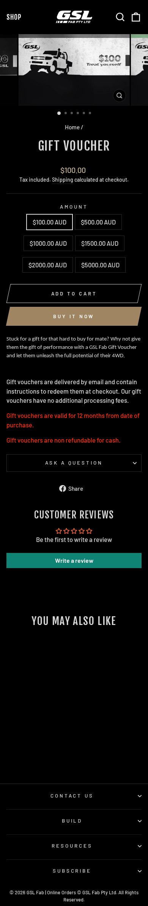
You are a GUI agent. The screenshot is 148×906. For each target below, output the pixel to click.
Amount (74, 207)
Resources (72, 846)
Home (72, 127)
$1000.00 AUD (48, 243)
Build (72, 821)
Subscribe (72, 871)
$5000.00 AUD (100, 265)
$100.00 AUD (49, 222)
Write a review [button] (74, 560)
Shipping (62, 179)
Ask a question (74, 463)
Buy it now (73, 316)
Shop (15, 17)
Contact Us (72, 796)
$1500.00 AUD (99, 243)
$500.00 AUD (98, 222)
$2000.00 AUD (47, 265)
